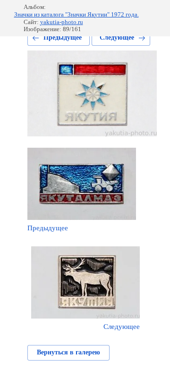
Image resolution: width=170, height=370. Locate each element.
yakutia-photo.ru (61, 21)
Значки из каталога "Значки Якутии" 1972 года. (76, 14)
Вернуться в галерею (68, 352)
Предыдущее (62, 37)
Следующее (117, 37)
